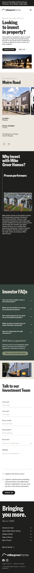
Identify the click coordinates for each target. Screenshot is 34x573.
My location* (6, 439)
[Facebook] (3, 560)
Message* (5, 450)
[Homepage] (11, 10)
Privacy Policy (7, 564)
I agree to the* (15, 474)
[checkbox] (3, 474)
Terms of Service (18, 564)
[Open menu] (30, 10)
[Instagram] (7, 560)
